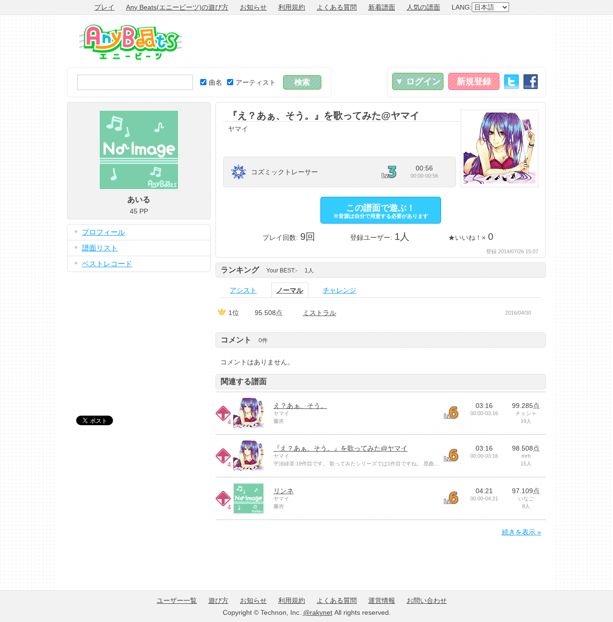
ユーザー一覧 (177, 600)
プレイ (104, 7)
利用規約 (291, 7)
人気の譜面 (423, 7)
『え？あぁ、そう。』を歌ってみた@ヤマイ (340, 448)
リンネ (283, 491)
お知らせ (253, 7)
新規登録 (474, 81)
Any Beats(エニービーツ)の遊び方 (177, 7)
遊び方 (218, 600)
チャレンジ (339, 290)
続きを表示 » (521, 532)
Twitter (511, 81)
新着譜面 (381, 7)
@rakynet (317, 612)
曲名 (215, 82)
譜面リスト (100, 248)
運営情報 (381, 600)
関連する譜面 (244, 381)
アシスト (243, 290)
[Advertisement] (371, 41)
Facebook (530, 81)
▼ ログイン (418, 81)
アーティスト (256, 82)
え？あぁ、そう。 (300, 405)
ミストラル (319, 313)
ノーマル (289, 290)
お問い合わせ (427, 600)
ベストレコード (107, 264)
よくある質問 (337, 7)
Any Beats (130, 42)
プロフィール (103, 232)
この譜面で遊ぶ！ (380, 211)
